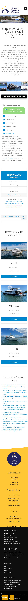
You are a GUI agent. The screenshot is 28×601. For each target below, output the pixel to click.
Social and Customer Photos (11, 582)
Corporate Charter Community (12, 584)
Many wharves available (14, 503)
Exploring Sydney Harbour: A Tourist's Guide (14, 385)
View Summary (14, 276)
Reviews (17, 216)
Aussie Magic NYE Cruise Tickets (14, 207)
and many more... (10, 133)
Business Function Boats (10, 537)
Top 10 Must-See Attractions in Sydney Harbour (15, 390)
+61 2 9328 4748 (14, 522)
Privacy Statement (15, 598)
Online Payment (8, 572)
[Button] (25, 8)
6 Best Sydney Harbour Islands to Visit (12, 429)
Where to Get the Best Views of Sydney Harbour (15, 396)
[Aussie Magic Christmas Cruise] (3, 87)
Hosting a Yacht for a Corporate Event (12, 418)
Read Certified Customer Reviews (12, 580)
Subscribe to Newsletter (10, 586)
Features (10, 216)
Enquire (4, 597)
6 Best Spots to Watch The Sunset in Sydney (14, 407)
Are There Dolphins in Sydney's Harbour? (13, 409)
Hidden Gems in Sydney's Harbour (11, 412)
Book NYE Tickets (8, 539)
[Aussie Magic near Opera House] (3, 83)
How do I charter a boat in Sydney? (13, 552)
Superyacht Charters (9, 536)
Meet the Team (8, 568)
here (9, 146)
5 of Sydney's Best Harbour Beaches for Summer (15, 421)
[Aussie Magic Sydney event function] (24, 87)
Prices (4, 216)
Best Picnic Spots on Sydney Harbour (12, 431)
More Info (23, 217)
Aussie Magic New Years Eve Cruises (14, 203)
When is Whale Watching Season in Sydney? (14, 405)
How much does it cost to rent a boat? (14, 554)
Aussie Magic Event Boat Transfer (14, 205)
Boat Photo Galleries (9, 534)
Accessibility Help (8, 588)
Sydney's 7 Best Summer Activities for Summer (15, 419)
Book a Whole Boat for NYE (11, 541)
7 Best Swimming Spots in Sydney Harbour (14, 427)
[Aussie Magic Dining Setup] (24, 83)
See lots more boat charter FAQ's (12, 556)
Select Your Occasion (14, 195)
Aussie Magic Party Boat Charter (14, 201)
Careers (6, 570)
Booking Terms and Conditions (12, 558)
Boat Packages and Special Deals (12, 543)
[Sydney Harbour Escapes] (10, 9)
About (5, 566)
